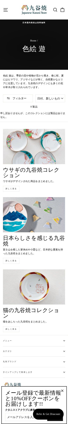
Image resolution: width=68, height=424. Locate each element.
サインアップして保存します (18, 372)
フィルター (19, 98)
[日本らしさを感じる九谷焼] (34, 214)
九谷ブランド (10, 361)
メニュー (7, 341)
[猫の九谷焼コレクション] (34, 287)
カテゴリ (7, 351)
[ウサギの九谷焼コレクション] (34, 146)
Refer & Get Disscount (48, 414)
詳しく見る (11, 189)
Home (33, 40)
